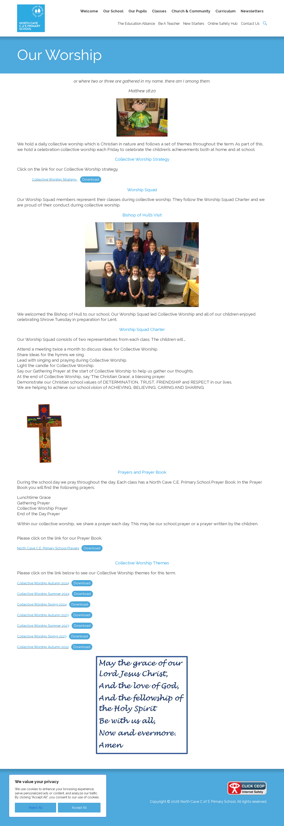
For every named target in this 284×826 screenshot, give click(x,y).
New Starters (193, 23)
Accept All (79, 807)
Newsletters (252, 11)
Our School (113, 11)
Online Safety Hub (223, 23)
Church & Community (191, 11)
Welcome (89, 11)
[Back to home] (31, 18)
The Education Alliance (136, 23)
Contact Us (250, 23)
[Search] (265, 23)
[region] (57, 795)
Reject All (35, 807)
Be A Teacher (169, 23)
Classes (159, 11)
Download (90, 179)
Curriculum (225, 11)
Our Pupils (137, 11)
